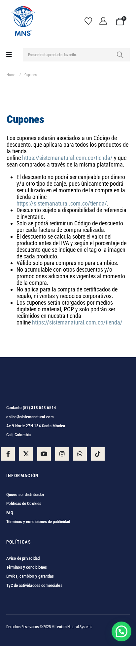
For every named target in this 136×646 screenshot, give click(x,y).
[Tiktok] (98, 454)
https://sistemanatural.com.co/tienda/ (67, 157)
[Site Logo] (22, 21)
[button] (121, 631)
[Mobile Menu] (9, 54)
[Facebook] (8, 454)
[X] (26, 454)
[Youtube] (44, 454)
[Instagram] (62, 454)
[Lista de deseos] (90, 21)
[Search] (120, 54)
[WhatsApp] (79, 454)
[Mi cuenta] (105, 21)
